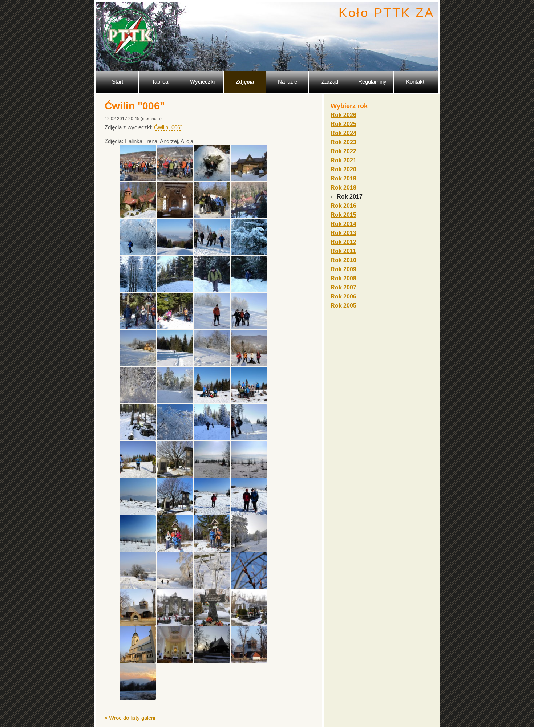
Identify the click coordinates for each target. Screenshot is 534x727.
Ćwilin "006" (168, 127)
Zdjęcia (245, 81)
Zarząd (329, 81)
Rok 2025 (343, 124)
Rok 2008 (343, 278)
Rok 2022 (343, 151)
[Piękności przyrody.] (249, 253)
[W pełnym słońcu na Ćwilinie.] (212, 401)
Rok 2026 (343, 115)
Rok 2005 (343, 305)
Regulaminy (372, 81)
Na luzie (287, 81)
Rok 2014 (343, 224)
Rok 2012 (343, 242)
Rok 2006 (343, 296)
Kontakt (415, 81)
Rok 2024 (343, 133)
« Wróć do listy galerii (130, 718)
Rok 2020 (343, 169)
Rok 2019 (343, 178)
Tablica (160, 81)
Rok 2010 (343, 260)
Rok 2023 (343, 142)
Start (117, 81)
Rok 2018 (343, 187)
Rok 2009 (343, 269)
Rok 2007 (343, 287)
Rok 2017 (350, 197)
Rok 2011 (343, 251)
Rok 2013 (343, 233)
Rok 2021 (343, 160)
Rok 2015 (343, 215)
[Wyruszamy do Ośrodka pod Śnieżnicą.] (138, 179)
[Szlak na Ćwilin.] (138, 253)
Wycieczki (202, 81)
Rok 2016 (343, 206)
